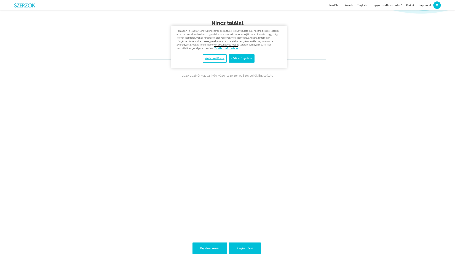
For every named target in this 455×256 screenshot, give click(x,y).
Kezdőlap (334, 5)
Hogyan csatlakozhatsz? (387, 5)
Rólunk (348, 5)
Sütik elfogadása (241, 58)
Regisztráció (245, 248)
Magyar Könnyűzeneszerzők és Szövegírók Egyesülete (237, 75)
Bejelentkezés (209, 248)
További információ (226, 48)
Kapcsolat (425, 5)
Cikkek (410, 5)
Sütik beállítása (214, 58)
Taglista (362, 5)
